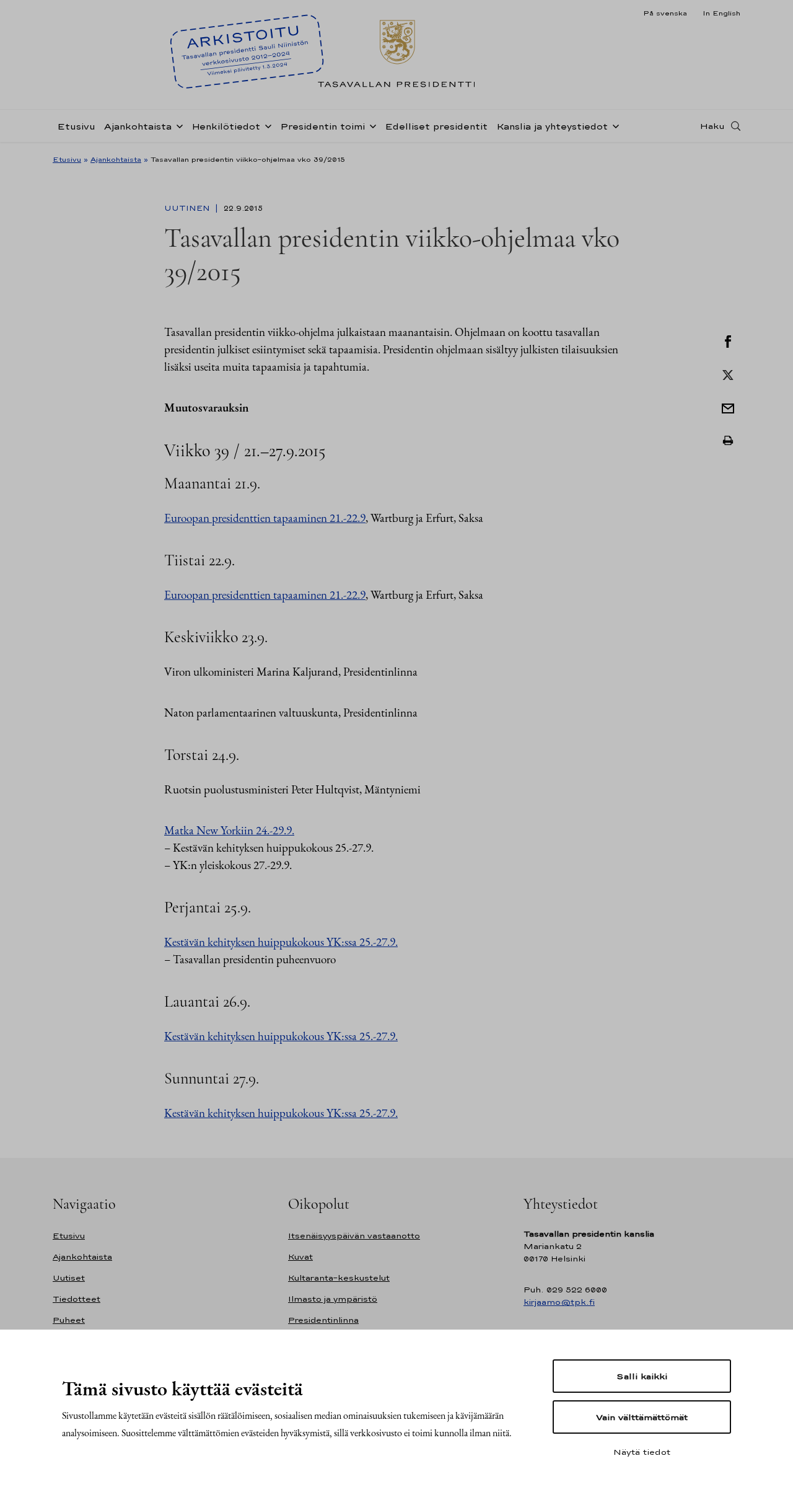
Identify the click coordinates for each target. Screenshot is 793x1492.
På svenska (665, 13)
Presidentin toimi (322, 126)
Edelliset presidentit (436, 126)
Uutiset (69, 1278)
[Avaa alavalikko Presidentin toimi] (370, 125)
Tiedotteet (76, 1299)
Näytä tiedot (641, 1451)
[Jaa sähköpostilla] (727, 407)
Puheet (69, 1320)
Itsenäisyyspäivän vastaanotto (354, 1235)
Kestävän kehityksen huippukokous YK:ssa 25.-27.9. (281, 942)
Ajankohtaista (138, 126)
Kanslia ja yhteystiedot (552, 126)
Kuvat (300, 1256)
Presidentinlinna (323, 1320)
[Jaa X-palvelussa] (727, 374)
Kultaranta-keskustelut (339, 1278)
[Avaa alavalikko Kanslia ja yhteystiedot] (613, 125)
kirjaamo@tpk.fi (559, 1302)
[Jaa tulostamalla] (727, 440)
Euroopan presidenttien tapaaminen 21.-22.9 (265, 518)
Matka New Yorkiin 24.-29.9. (229, 830)
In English (721, 13)
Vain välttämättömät (642, 1417)
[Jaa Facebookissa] (727, 340)
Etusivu (76, 126)
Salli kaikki (641, 1376)
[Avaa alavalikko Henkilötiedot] (265, 125)
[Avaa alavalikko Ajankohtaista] (177, 125)
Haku (712, 125)
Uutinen (188, 208)
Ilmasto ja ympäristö (332, 1299)
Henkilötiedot (225, 126)
